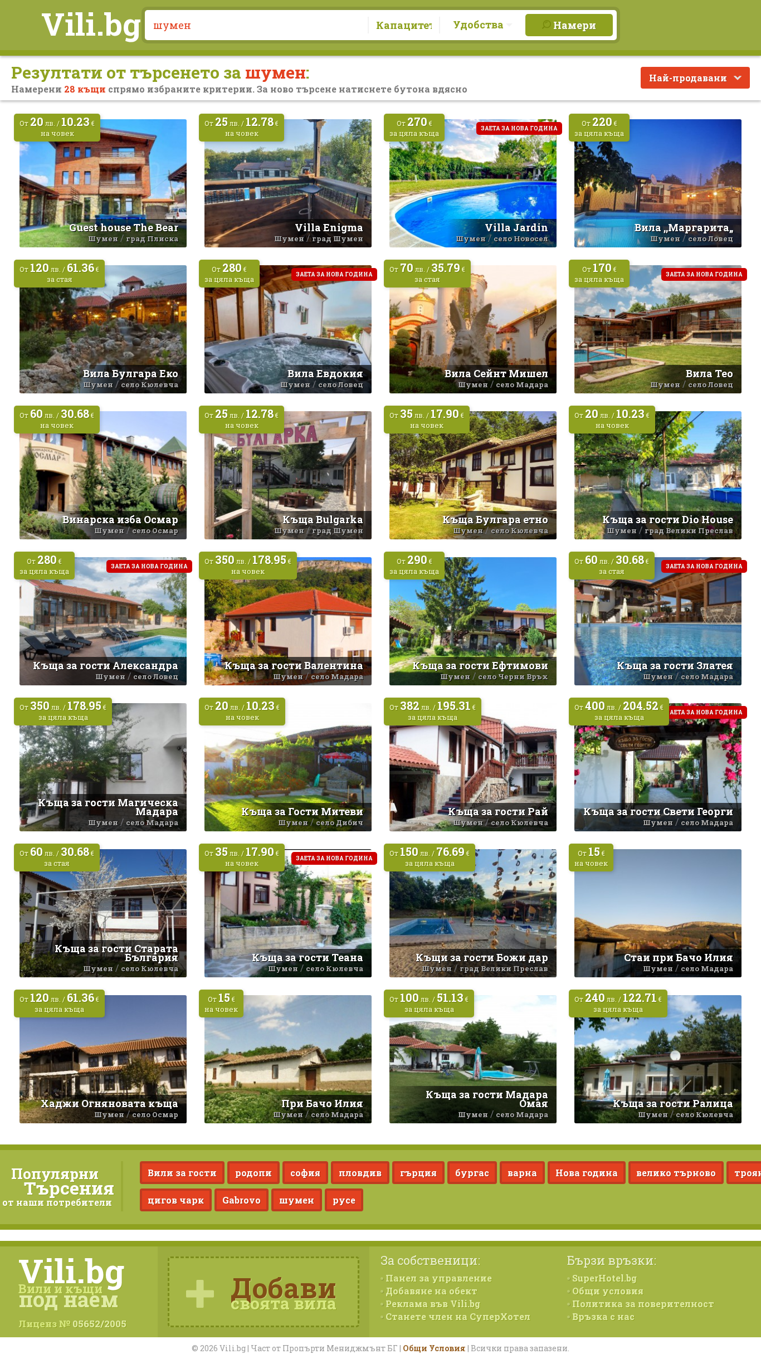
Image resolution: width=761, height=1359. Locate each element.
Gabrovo (241, 1200)
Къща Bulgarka (322, 519)
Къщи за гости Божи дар (482, 957)
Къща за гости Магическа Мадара (108, 807)
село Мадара (522, 384)
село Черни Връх (513, 676)
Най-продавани (689, 78)
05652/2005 (99, 1323)
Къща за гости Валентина (294, 665)
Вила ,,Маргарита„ (684, 227)
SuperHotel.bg (603, 1278)
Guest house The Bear (123, 227)
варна (522, 1172)
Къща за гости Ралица (673, 1103)
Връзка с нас (602, 1316)
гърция (418, 1172)
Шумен (103, 238)
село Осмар (155, 530)
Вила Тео (709, 373)
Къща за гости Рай (498, 811)
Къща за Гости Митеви (302, 811)
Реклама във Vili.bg (431, 1303)
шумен (296, 1200)
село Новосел (521, 238)
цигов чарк (176, 1200)
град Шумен (337, 238)
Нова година (586, 1172)
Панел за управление (437, 1278)
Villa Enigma (329, 227)
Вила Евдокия (325, 373)
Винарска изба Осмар (120, 519)
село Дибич (339, 822)
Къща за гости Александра (105, 665)
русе (344, 1200)
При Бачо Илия (322, 1103)
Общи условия (606, 1291)
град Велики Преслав (689, 530)
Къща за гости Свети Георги (658, 811)
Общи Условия (434, 1348)
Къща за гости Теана (307, 957)
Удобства (479, 24)
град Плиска (152, 238)
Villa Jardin (516, 227)
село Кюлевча (149, 384)
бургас (472, 1172)
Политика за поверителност (642, 1303)
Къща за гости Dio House (667, 519)
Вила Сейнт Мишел (496, 373)
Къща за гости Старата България (116, 953)
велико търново (676, 1172)
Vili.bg (91, 23)
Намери (573, 25)
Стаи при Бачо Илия (678, 957)
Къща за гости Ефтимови (480, 665)
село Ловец (710, 238)
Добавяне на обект (430, 1291)
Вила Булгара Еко (130, 373)
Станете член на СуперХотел (456, 1316)
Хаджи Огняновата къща (109, 1103)
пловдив (360, 1172)
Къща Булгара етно (495, 519)
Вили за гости (182, 1172)
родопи (253, 1172)
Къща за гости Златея (675, 665)
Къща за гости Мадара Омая (487, 1099)
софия (305, 1172)
